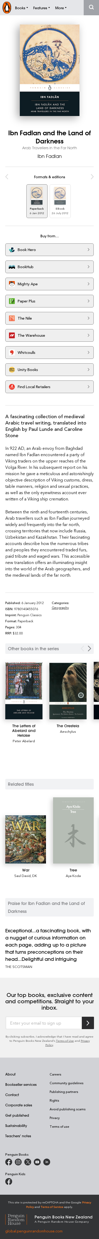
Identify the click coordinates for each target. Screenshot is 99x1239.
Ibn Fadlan (49, 156)
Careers (55, 1074)
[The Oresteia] (68, 691)
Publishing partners (64, 1091)
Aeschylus (68, 731)
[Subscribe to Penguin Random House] (88, 1023)
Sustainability (16, 1125)
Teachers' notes (18, 1136)
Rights (54, 1100)
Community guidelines (66, 1083)
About (10, 1074)
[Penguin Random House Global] (20, 1219)
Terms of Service (52, 1206)
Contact (12, 1094)
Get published (17, 1115)
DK (34, 875)
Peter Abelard (24, 740)
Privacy (55, 1117)
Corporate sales (18, 1105)
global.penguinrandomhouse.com (34, 1231)
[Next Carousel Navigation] (89, 648)
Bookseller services (21, 1084)
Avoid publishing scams (68, 1109)
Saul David (22, 875)
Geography (60, 607)
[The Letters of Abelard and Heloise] (24, 690)
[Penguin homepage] (7, 7)
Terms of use (59, 1126)
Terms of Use (65, 1040)
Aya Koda (73, 875)
